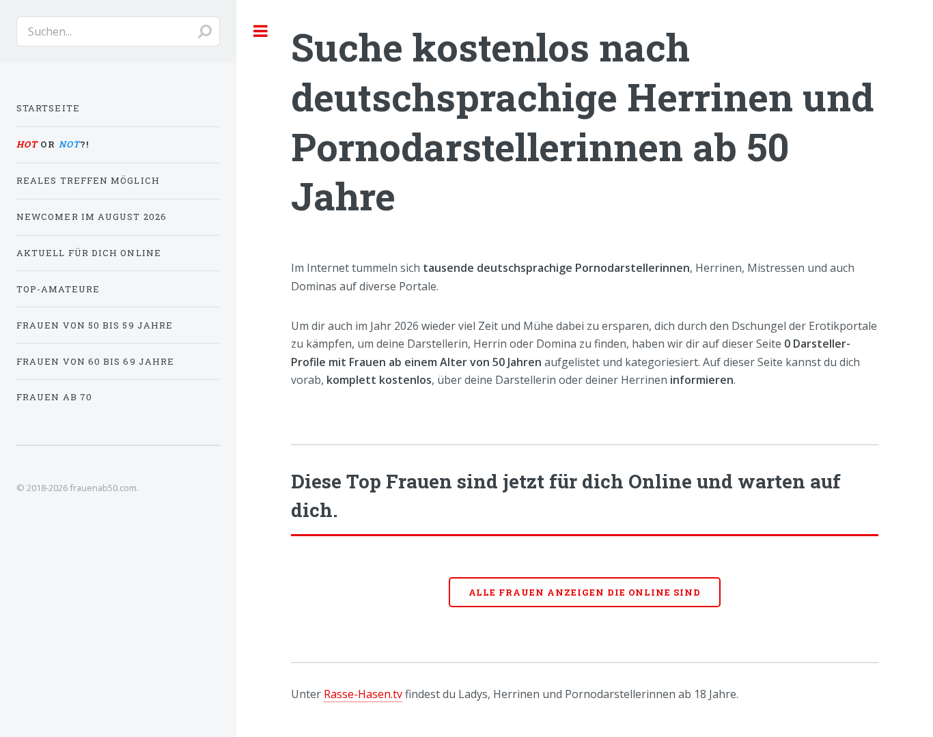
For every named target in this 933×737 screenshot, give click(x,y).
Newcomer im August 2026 (91, 216)
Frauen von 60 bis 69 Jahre (95, 361)
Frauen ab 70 (54, 397)
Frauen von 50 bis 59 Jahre (94, 325)
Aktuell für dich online (88, 253)
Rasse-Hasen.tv (363, 693)
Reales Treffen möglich (88, 180)
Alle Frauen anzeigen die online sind (585, 592)
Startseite (48, 108)
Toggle (261, 30)
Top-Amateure (58, 289)
